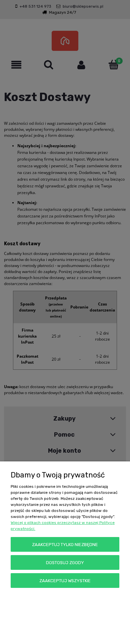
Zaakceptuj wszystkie (65, 580)
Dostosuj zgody (65, 562)
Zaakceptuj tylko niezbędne (65, 544)
